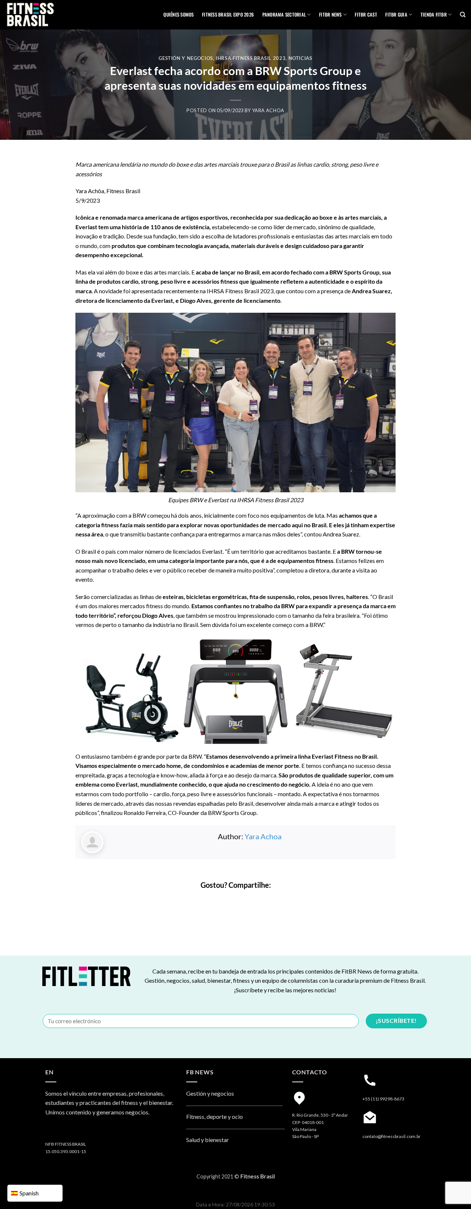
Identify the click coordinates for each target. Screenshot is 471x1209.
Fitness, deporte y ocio (214, 1116)
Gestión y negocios (186, 58)
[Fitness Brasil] (42, 14)
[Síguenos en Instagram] (52, 1131)
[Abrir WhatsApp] (453, 1190)
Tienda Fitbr (434, 14)
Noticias (300, 58)
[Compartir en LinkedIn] (255, 900)
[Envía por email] (242, 900)
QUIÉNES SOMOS (178, 14)
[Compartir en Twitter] (229, 900)
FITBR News (330, 14)
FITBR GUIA (396, 14)
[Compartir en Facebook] (216, 900)
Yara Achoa (268, 110)
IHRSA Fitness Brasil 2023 (251, 58)
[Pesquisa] (462, 15)
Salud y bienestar (207, 1139)
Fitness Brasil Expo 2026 (228, 14)
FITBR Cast (366, 14)
